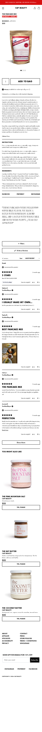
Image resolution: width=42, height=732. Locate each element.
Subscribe (34, 660)
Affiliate (5, 636)
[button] (9, 21)
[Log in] (35, 8)
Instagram (35, 194)
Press (22, 636)
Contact (23, 633)
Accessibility (7, 641)
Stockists (6, 638)
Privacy (5, 643)
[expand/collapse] (3, 8)
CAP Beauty (21, 8)
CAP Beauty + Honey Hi (9, 16)
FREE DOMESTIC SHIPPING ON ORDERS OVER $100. (21, 2)
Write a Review (25, 251)
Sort (21, 258)
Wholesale (24, 643)
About (4, 633)
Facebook (6, 194)
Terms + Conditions (28, 641)
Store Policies (26, 638)
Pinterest (20, 194)
